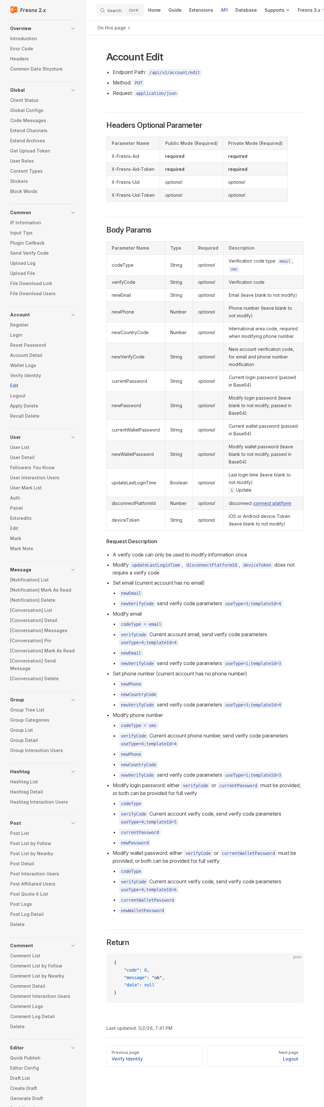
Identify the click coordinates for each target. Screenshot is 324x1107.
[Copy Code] (293, 962)
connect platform (272, 503)
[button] (43, 28)
